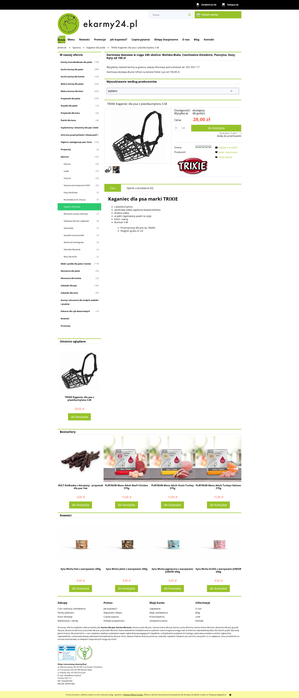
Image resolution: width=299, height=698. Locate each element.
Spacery (65, 156)
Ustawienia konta (158, 620)
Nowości (65, 318)
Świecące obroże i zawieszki (76, 221)
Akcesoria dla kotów (71, 278)
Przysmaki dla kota (70, 113)
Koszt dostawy (65, 616)
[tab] (112, 188)
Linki (197, 616)
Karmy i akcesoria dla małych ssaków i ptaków (79, 302)
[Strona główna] (99, 22)
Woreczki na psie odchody (76, 213)
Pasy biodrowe (70, 192)
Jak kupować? (110, 608)
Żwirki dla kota (68, 120)
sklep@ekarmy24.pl (72, 675)
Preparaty (66, 149)
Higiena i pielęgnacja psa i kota (76, 142)
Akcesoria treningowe (74, 242)
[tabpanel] (173, 214)
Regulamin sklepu (113, 612)
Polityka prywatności (114, 620)
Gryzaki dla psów (69, 105)
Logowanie (155, 608)
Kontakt (199, 620)
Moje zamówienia (159, 612)
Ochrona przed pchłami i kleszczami (79, 135)
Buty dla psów (70, 256)
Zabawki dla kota (69, 292)
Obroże (67, 164)
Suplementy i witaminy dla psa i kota (79, 127)
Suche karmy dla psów (72, 69)
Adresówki (68, 228)
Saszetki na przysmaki (74, 235)
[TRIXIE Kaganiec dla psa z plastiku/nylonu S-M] (108, 169)
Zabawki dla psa (69, 285)
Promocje (65, 325)
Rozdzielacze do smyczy (75, 199)
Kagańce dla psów (72, 206)
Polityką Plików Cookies (133, 694)
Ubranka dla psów (72, 249)
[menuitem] (71, 39)
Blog (197, 612)
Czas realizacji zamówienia (71, 608)
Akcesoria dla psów (70, 270)
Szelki (66, 171)
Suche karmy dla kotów (72, 76)
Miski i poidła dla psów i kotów (76, 263)
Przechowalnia (157, 616)
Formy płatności (66, 612)
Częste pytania (111, 616)
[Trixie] (193, 165)
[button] (225, 147)
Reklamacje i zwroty (68, 620)
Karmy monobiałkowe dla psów (76, 62)
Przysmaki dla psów (70, 98)
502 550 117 (66, 678)
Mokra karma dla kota (72, 91)
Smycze (67, 178)
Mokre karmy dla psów (72, 83)
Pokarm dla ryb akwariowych (75, 311)
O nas (198, 608)
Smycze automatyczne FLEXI (77, 185)
